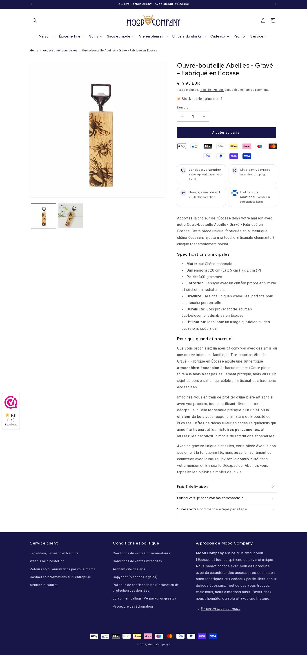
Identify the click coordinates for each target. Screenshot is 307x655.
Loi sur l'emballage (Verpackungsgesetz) (144, 598)
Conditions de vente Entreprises (137, 561)
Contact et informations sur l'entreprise (60, 577)
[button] (35, 20)
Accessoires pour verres (60, 50)
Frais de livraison (212, 89)
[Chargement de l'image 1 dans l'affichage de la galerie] (43, 215)
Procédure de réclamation (133, 606)
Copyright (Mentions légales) (135, 577)
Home (34, 50)
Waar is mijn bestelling (47, 561)
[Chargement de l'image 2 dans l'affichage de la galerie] (70, 215)
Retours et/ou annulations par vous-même (63, 569)
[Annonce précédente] (31, 4)
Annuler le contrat (44, 585)
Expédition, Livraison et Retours (54, 553)
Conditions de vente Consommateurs (141, 553)
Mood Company (158, 644)
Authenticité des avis (129, 569)
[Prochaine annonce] (275, 4)
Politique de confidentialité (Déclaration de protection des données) (146, 587)
